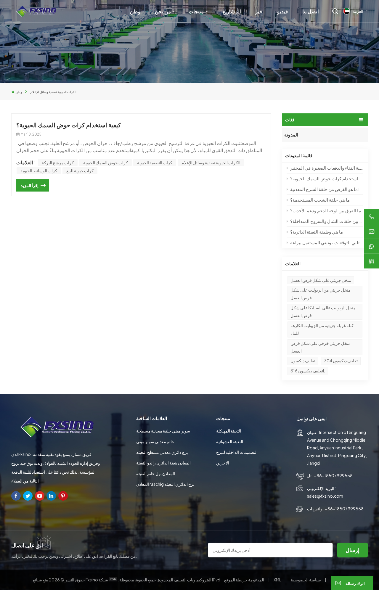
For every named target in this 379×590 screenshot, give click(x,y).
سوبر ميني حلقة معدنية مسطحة (163, 430)
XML (277, 579)
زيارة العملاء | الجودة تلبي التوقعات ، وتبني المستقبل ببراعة (326, 242)
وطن (135, 11)
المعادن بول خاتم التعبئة (155, 473)
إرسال (352, 549)
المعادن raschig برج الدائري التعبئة (165, 484)
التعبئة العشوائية (229, 441)
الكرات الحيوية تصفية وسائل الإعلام (211, 162)
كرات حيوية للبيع (80, 170)
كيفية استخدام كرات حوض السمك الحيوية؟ (326, 178)
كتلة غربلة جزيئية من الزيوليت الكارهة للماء (322, 329)
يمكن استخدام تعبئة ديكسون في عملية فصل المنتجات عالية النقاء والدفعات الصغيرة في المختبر (326, 168)
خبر (259, 11)
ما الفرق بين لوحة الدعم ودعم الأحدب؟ (325, 210)
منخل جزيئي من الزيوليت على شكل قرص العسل (320, 293)
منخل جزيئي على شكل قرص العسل (320, 280)
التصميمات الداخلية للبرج (237, 452)
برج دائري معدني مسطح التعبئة (162, 452)
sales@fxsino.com (325, 496)
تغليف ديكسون (302, 360)
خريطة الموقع (244, 579)
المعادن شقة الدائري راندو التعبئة (163, 462)
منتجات (197, 11)
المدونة (291, 134)
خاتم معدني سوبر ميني (155, 441)
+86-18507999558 (333, 475)
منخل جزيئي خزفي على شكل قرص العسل (320, 346)
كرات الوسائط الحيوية (38, 170)
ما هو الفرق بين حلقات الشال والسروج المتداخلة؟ (326, 221)
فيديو (282, 11)
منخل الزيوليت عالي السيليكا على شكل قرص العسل (323, 311)
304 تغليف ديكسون (341, 360)
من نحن (163, 11)
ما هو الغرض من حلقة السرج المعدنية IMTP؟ (326, 189)
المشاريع (232, 11)
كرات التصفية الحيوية (154, 162)
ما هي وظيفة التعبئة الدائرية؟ (316, 231)
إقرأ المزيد (29, 185)
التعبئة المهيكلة (228, 430)
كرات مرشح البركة (58, 162)
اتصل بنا (310, 11)
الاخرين (222, 462)
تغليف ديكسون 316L (307, 370)
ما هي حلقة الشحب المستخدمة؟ (320, 199)
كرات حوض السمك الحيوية (105, 162)
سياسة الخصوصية (306, 579)
